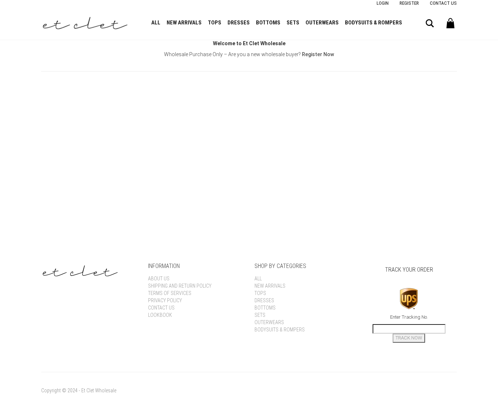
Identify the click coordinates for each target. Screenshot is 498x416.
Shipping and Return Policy (179, 286)
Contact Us (443, 3)
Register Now (318, 54)
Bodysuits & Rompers (373, 22)
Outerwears (322, 22)
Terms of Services (169, 293)
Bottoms (268, 22)
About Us (159, 278)
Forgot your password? (249, 202)
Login (383, 3)
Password (179, 126)
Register (409, 3)
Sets (293, 22)
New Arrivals (184, 22)
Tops (214, 22)
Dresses (238, 22)
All (155, 22)
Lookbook (160, 315)
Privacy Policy (165, 300)
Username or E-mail (193, 93)
